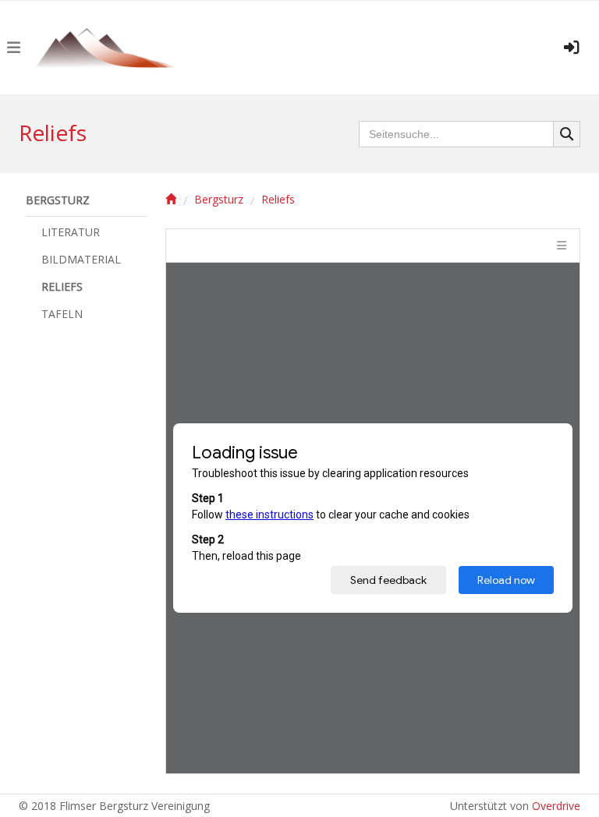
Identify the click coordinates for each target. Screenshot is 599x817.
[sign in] (571, 47)
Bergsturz (218, 200)
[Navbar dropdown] (13, 47)
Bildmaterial (81, 259)
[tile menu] (560, 245)
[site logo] (111, 47)
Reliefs (278, 200)
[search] (567, 134)
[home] (170, 200)
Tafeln (62, 313)
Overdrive (556, 805)
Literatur (70, 232)
